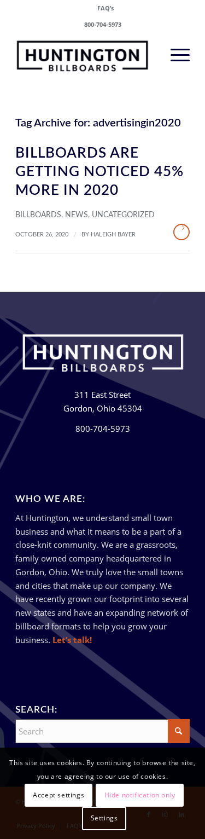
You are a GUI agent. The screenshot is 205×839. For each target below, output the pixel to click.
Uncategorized (123, 215)
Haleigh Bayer (113, 235)
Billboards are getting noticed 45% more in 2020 (99, 172)
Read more (181, 232)
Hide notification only (139, 795)
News (76, 215)
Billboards (38, 215)
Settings (104, 818)
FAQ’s (105, 8)
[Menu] (175, 54)
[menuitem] (105, 8)
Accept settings (58, 795)
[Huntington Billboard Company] (85, 54)
